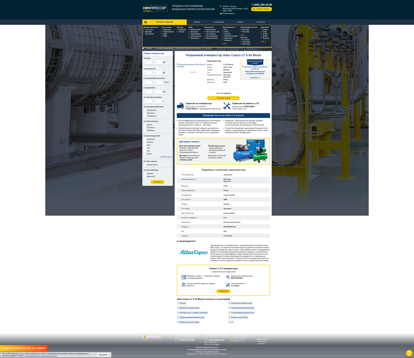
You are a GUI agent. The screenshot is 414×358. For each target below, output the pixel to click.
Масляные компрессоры (189, 308)
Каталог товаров (164, 22)
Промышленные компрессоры (192, 317)
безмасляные (152, 165)
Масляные (194, 31)
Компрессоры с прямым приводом (193, 312)
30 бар (265, 36)
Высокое (266, 38)
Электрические (168, 31)
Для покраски (211, 34)
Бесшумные (195, 38)
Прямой (181, 31)
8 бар (265, 31)
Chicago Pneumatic (231, 36)
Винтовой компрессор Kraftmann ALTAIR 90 (255, 73)
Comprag (227, 34)
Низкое (265, 29)
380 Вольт (151, 130)
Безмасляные (195, 29)
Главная (196, 22)
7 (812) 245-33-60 (216, 340)
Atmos (226, 31)
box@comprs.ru (229, 13)
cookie (21, 354)
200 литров (246, 44)
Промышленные (212, 38)
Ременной (182, 29)
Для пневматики (212, 36)
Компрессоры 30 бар (239, 317)
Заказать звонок (262, 9)
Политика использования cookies (207, 351)
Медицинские (211, 29)
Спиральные (149, 34)
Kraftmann (227, 40)
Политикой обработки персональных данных (41, 356)
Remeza (150, 142)
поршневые (151, 110)
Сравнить (193, 72)
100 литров (246, 42)
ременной (151, 176)
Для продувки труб (212, 31)
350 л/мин (245, 29)
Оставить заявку (223, 98)
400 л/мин (245, 31)
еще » (225, 43)
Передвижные (196, 34)
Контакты (261, 22)
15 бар (265, 34)
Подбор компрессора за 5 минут (24, 348)
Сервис (240, 22)
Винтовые (148, 31)
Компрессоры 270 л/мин (189, 322)
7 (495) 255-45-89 (262, 4)
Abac (226, 29)
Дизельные (167, 29)
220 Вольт (151, 128)
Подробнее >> (255, 77)
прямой (150, 173)
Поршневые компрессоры (164, 48)
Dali (148, 148)
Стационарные (196, 36)
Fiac (148, 151)
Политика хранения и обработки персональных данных (207, 349)
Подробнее (223, 291)
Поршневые (149, 29)
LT (232, 322)
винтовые (151, 113)
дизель (149, 125)
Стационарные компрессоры (242, 312)
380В (165, 36)
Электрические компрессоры (242, 308)
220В (165, 34)
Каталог (149, 48)
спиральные (152, 116)
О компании (219, 22)
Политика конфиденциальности (207, 347)
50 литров (245, 39)
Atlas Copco (228, 38)
